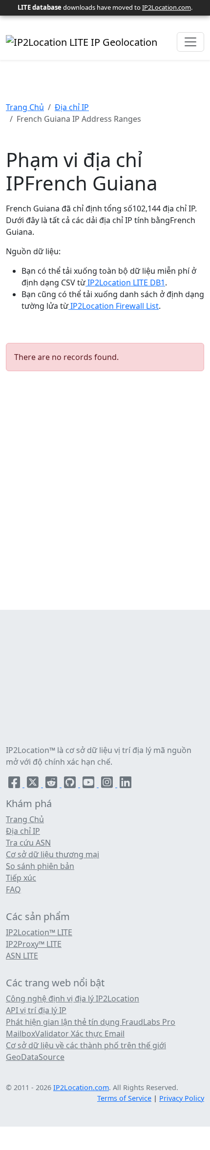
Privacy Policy (181, 1098)
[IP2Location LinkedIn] (125, 784)
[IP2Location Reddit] (52, 784)
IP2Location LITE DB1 (125, 282)
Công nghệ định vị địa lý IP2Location (72, 998)
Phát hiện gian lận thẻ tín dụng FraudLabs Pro (90, 1022)
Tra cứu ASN (28, 842)
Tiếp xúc (21, 877)
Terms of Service (124, 1098)
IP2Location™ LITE (39, 932)
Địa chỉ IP (72, 107)
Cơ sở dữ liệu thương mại (52, 854)
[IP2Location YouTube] (89, 784)
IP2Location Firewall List (113, 306)
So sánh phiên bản (40, 866)
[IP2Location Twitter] (33, 784)
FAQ (13, 889)
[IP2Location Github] (71, 784)
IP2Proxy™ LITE (34, 944)
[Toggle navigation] (190, 42)
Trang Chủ (25, 107)
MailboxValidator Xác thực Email (65, 1033)
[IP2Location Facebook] (15, 784)
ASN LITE (22, 955)
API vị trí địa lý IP (36, 1010)
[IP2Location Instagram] (108, 784)
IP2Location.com (166, 7)
